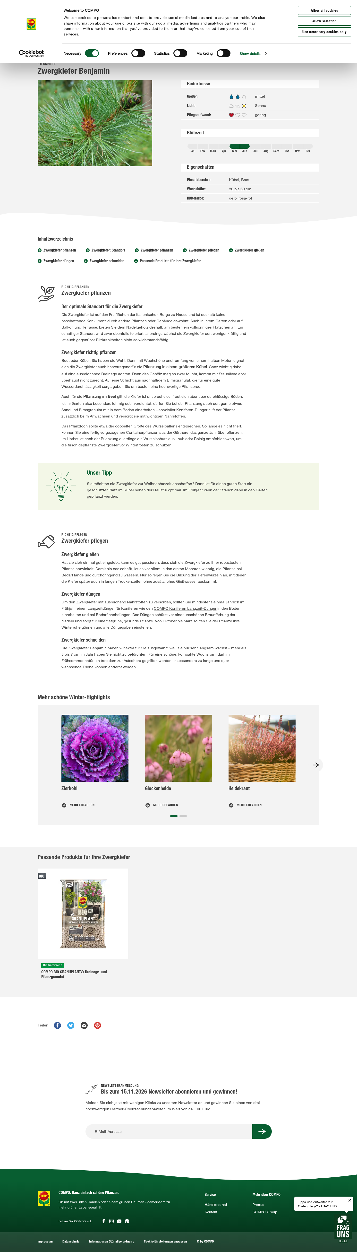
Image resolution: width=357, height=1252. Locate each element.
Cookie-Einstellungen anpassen (165, 1241)
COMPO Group (265, 1212)
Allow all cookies (324, 11)
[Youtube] (119, 1221)
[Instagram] (111, 1221)
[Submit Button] (262, 1131)
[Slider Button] (315, 765)
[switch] (138, 53)
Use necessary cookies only (324, 32)
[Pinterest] (127, 1221)
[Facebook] (104, 1221)
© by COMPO (205, 1241)
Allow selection (324, 21)
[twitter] (70, 1025)
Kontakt (211, 1212)
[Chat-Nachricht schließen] (350, 1200)
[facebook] (57, 1025)
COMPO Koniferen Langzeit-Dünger (185, 608)
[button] (174, 816)
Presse (258, 1204)
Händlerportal (216, 1204)
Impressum (45, 1241)
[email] (84, 1025)
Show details (250, 53)
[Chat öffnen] (343, 1228)
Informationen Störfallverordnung (111, 1241)
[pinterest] (97, 1025)
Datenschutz (70, 1241)
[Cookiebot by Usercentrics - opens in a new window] (31, 53)
